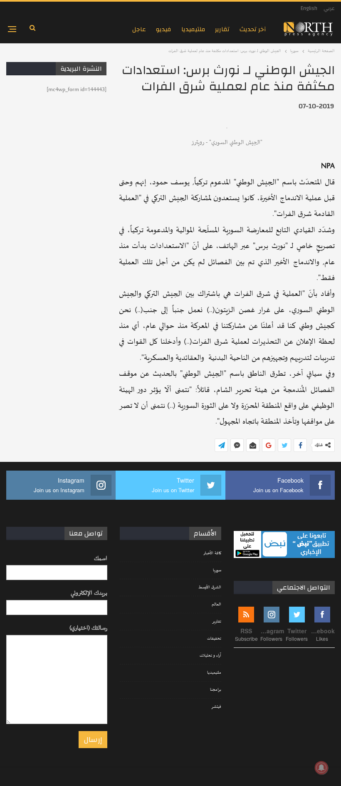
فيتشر (216, 707)
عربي (329, 8)
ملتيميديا (193, 29)
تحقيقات (214, 638)
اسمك (100, 558)
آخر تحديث (253, 29)
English (309, 8)
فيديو (163, 29)
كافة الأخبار (212, 553)
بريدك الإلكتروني (89, 593)
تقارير (222, 29)
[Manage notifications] (321, 767)
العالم (216, 604)
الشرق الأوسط (209, 587)
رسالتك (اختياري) (88, 628)
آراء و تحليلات (210, 656)
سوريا (217, 570)
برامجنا (215, 690)
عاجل (139, 29)
